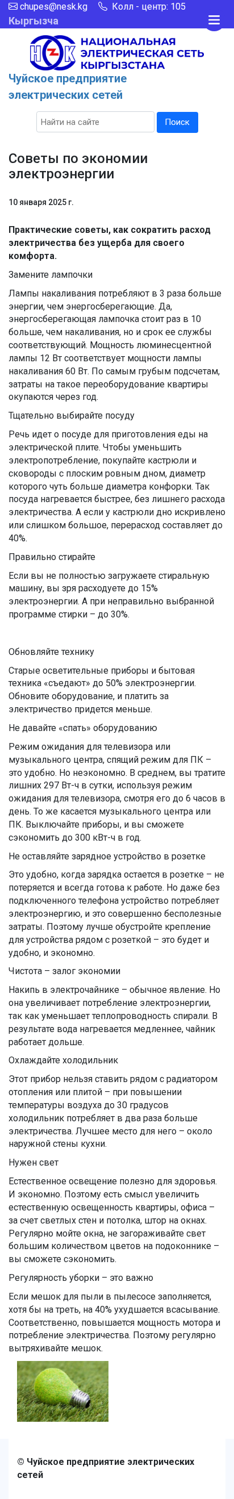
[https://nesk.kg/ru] (117, 52)
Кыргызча (33, 21)
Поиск (177, 122)
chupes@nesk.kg (53, 6)
